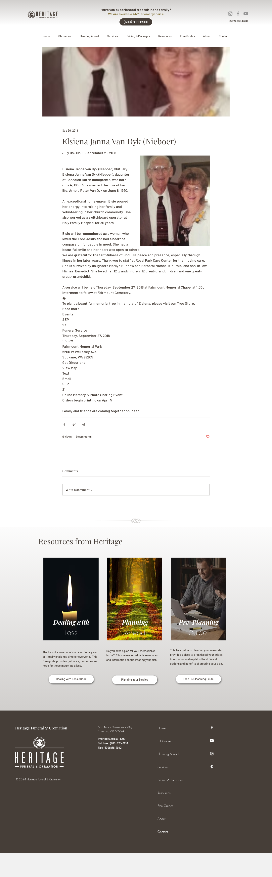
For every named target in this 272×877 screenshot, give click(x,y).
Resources (164, 793)
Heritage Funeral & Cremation (41, 727)
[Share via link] (74, 424)
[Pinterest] (212, 767)
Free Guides (165, 806)
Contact (163, 831)
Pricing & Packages (170, 780)
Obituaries (164, 741)
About (161, 818)
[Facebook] (238, 14)
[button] (89, 36)
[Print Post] (84, 424)
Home (161, 728)
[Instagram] (230, 14)
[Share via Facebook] (64, 424)
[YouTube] (246, 14)
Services (163, 767)
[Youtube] (212, 740)
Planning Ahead (168, 754)
